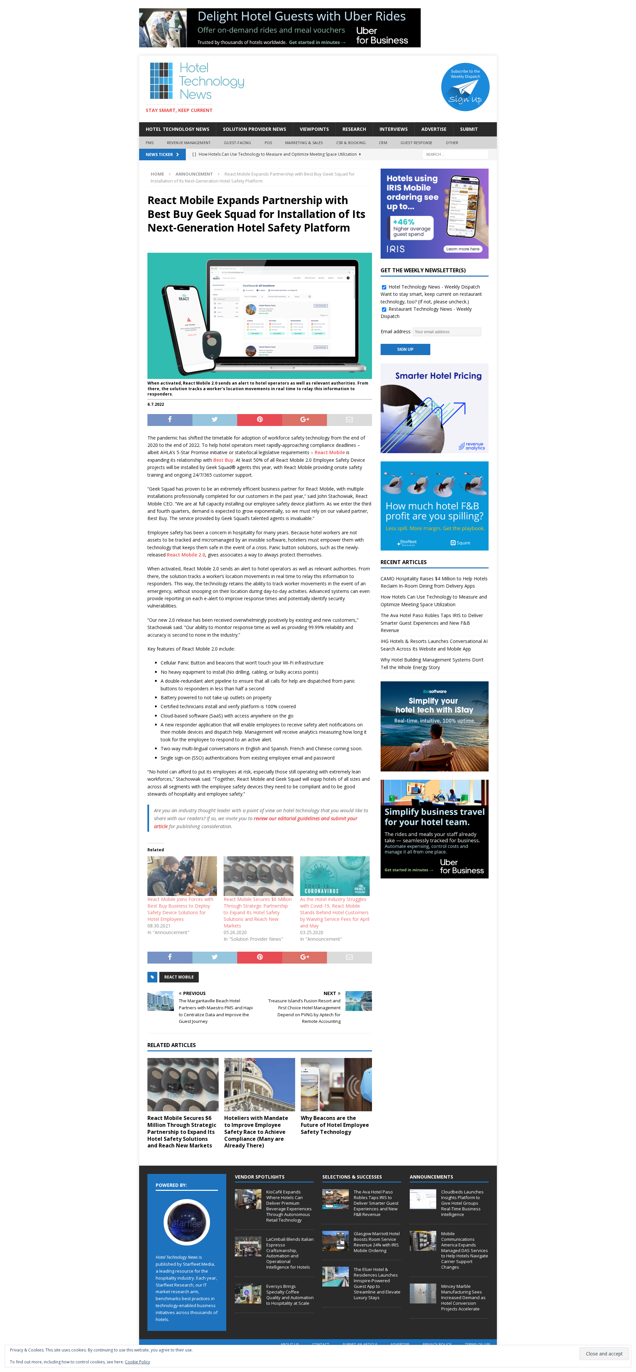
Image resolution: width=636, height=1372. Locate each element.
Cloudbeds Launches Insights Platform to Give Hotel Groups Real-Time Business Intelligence (462, 1203)
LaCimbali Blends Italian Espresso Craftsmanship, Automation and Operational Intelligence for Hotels (290, 1253)
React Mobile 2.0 (186, 555)
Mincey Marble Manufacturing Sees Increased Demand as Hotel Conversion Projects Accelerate (463, 1297)
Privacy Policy (437, 1344)
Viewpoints (314, 129)
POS (268, 142)
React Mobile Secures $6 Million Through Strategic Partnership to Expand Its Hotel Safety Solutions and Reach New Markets (258, 912)
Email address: (397, 331)
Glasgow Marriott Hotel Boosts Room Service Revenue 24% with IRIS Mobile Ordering (377, 1242)
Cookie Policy (137, 1362)
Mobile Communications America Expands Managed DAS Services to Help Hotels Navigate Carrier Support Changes (464, 1250)
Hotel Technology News (177, 129)
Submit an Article (360, 1344)
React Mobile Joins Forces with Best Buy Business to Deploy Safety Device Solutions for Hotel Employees (180, 909)
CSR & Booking (351, 142)
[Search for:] (455, 154)
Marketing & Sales (304, 142)
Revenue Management (189, 142)
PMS (150, 142)
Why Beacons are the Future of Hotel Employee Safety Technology (335, 1124)
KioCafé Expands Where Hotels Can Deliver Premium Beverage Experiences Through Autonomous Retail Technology (289, 1206)
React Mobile (330, 452)
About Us (290, 1344)
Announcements (431, 1177)
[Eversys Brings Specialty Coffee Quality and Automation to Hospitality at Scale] (248, 1293)
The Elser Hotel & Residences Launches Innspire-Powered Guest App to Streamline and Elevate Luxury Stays (377, 1283)
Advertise (434, 129)
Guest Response (416, 142)
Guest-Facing (237, 142)
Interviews (394, 129)
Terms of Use (477, 1344)
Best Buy (223, 460)
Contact (320, 1344)
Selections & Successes (352, 1177)
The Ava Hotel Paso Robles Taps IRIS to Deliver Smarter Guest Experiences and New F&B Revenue (432, 622)
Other (452, 142)
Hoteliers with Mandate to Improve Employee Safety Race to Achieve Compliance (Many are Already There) (256, 1131)
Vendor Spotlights (260, 1177)
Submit (469, 129)
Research (354, 129)
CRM (383, 142)
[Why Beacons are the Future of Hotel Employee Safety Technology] (336, 1084)
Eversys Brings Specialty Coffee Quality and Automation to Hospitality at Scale (290, 1294)
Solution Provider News (254, 129)
